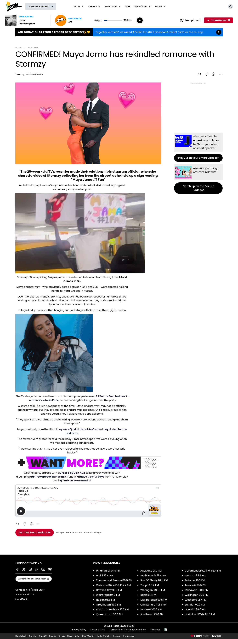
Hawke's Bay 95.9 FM (109, 590)
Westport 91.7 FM (195, 600)
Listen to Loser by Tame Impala (26, 20)
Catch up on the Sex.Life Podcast (198, 179)
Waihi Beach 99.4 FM (153, 575)
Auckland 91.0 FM (151, 571)
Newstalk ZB (20, 636)
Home (18, 47)
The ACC (43, 636)
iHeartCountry (88, 636)
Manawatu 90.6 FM (196, 590)
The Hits (32, 636)
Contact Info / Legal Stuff (30, 589)
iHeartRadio (21, 599)
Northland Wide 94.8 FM (200, 614)
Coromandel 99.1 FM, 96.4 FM (203, 571)
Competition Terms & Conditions (128, 629)
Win (127, 6)
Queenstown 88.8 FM (109, 614)
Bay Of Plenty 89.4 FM (154, 580)
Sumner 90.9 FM (195, 604)
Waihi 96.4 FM (104, 575)
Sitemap (155, 629)
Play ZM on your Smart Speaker (198, 147)
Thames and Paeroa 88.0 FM (114, 580)
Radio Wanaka (104, 636)
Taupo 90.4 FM (149, 585)
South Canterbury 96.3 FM (112, 609)
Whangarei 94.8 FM (108, 571)
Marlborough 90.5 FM (153, 600)
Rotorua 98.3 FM (195, 580)
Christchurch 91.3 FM (153, 604)
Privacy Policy (78, 629)
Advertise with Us (24, 594)
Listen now (68, 20)
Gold (77, 636)
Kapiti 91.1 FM (148, 595)
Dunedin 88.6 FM (195, 609)
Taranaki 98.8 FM (195, 585)
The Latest (33, 47)
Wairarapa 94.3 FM (108, 595)
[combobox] (221, 74)
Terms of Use (97, 629)
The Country (128, 636)
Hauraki (52, 636)
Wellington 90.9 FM (196, 595)
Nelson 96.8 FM (105, 600)
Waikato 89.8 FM (195, 575)
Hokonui (116, 636)
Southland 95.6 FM (151, 614)
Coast (62, 636)
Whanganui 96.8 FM (152, 590)
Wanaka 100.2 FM (151, 609)
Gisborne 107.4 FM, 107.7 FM (113, 585)
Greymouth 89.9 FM (108, 604)
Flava (69, 636)
